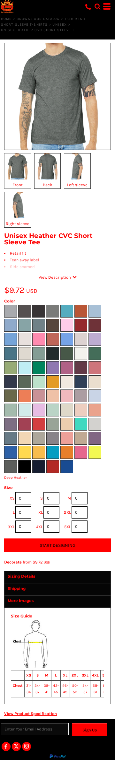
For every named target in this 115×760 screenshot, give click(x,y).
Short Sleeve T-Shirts (24, 24)
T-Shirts (73, 19)
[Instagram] (26, 746)
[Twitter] (16, 746)
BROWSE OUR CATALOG (38, 19)
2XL (67, 512)
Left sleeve (77, 184)
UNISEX (59, 24)
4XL (39, 526)
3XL (11, 526)
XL (40, 512)
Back (47, 184)
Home (6, 19)
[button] (97, 6)
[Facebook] (6, 746)
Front (17, 184)
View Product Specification (30, 713)
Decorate (13, 562)
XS (12, 498)
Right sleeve (17, 223)
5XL (67, 526)
